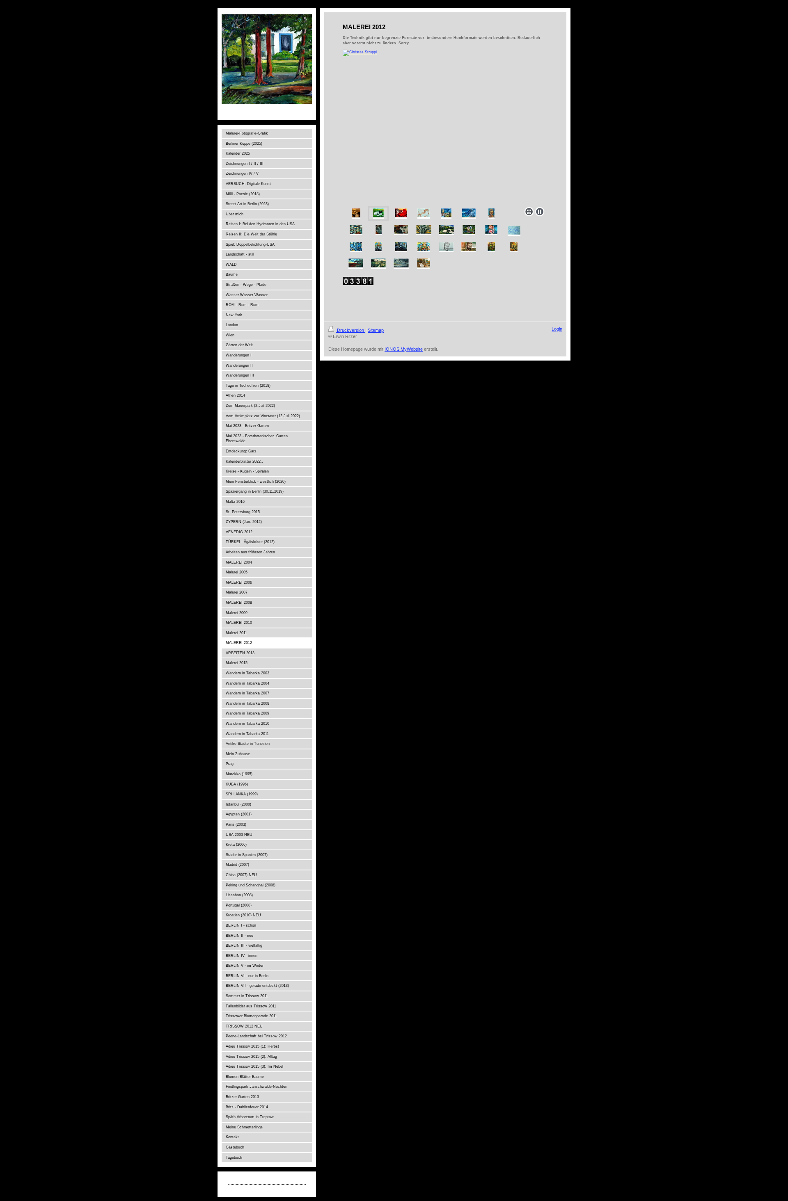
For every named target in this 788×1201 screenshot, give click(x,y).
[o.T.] (514, 247)
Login (557, 329)
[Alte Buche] (423, 230)
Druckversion (350, 330)
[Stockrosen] (491, 230)
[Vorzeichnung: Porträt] (446, 247)
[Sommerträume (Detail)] (469, 213)
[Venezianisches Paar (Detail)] (379, 230)
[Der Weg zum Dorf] (378, 263)
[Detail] (401, 247)
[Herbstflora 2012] (356, 213)
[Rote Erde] (355, 263)
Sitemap (376, 330)
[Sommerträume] (446, 213)
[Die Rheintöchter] (356, 247)
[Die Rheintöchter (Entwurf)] (514, 231)
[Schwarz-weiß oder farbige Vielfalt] (378, 247)
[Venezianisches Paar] (356, 230)
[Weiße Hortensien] (446, 230)
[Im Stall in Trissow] (423, 263)
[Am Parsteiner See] (401, 263)
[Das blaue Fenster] (469, 230)
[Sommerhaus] (491, 247)
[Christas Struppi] (445, 126)
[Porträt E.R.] (468, 247)
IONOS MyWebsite (404, 349)
